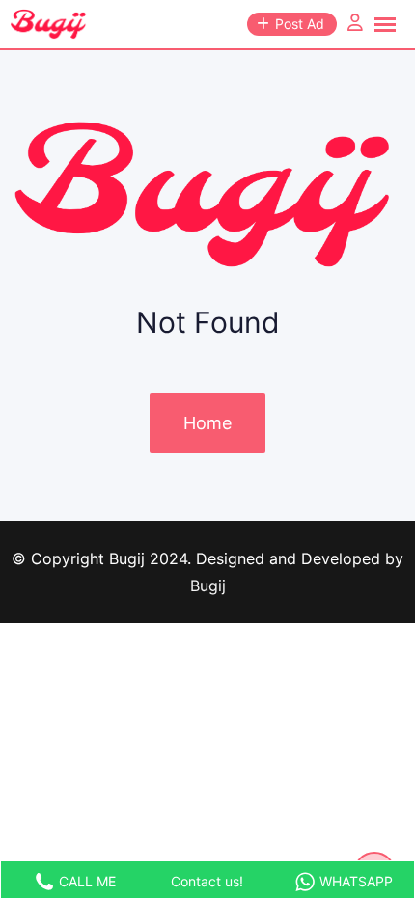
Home (207, 423)
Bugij (208, 585)
